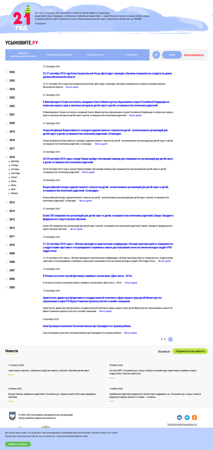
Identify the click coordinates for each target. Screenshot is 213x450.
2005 (12, 287)
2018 (12, 140)
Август (14, 177)
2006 (12, 278)
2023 (12, 97)
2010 (12, 244)
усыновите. (21, 42)
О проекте (131, 55)
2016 (12, 157)
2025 (12, 80)
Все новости (164, 351)
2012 (12, 228)
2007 (12, 270)
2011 (12, 236)
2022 (12, 106)
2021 (12, 114)
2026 (12, 72)
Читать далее (72, 86)
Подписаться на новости (190, 351)
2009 (12, 253)
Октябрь (15, 169)
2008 (12, 262)
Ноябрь (14, 165)
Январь (14, 193)
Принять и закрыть (18, 444)
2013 (12, 219)
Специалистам (95, 55)
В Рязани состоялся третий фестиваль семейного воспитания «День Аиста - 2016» (87, 276)
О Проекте (40, 23)
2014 (12, 210)
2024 (12, 89)
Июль (13, 181)
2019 (12, 131)
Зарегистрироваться (194, 55)
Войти (172, 55)
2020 (12, 123)
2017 (12, 148)
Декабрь (15, 161)
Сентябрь (15, 173)
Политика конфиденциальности (182, 424)
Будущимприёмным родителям (23, 55)
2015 (12, 202)
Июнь (13, 185)
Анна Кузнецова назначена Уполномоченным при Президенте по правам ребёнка (87, 326)
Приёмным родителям (59, 55)
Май (13, 189)
